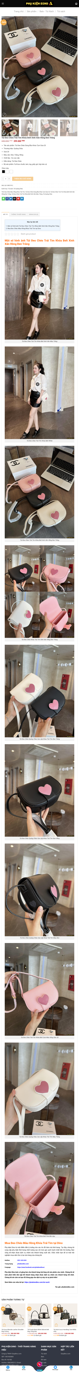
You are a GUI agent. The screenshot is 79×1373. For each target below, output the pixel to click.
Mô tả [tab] (5, 214)
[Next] (73, 67)
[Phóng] (4, 115)
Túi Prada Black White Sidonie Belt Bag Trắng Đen (38, 1330)
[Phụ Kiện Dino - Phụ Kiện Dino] (39, 3)
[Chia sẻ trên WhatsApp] (3, 198)
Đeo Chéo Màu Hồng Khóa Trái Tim (14, 192)
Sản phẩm (31, 11)
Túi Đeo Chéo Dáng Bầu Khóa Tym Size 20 (37, 192)
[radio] (3, 171)
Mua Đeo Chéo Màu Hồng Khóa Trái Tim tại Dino (23, 228)
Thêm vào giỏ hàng (22, 179)
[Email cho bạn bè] (14, 198)
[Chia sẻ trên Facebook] (7, 198)
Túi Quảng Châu (18, 188)
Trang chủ (19, 11)
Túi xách (61, 11)
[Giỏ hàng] (76, 3)
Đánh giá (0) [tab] (33, 214)
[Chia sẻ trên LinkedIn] (22, 198)
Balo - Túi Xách (47, 11)
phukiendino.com (23, 1264)
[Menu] (3, 3)
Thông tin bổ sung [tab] (18, 214)
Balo (42, 1357)
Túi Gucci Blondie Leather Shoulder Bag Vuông (13, 1330)
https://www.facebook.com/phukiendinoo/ (31, 1267)
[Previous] (6, 67)
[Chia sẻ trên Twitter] (11, 198)
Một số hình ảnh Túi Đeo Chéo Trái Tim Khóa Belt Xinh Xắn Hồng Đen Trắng (32, 226)
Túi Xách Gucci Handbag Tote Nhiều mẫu (64, 1330)
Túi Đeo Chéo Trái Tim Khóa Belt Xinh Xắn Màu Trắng (27, 194)
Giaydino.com (65, 1354)
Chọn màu (5, 168)
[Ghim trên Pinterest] (18, 198)
